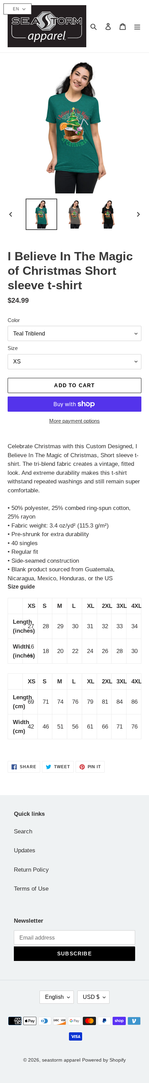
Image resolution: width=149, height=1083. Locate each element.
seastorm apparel (61, 1060)
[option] (41, 214)
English (54, 997)
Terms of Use (31, 888)
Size (13, 348)
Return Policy (31, 869)
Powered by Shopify (104, 1060)
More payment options (74, 421)
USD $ (91, 997)
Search (23, 831)
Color (14, 320)
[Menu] (137, 26)
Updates (24, 850)
